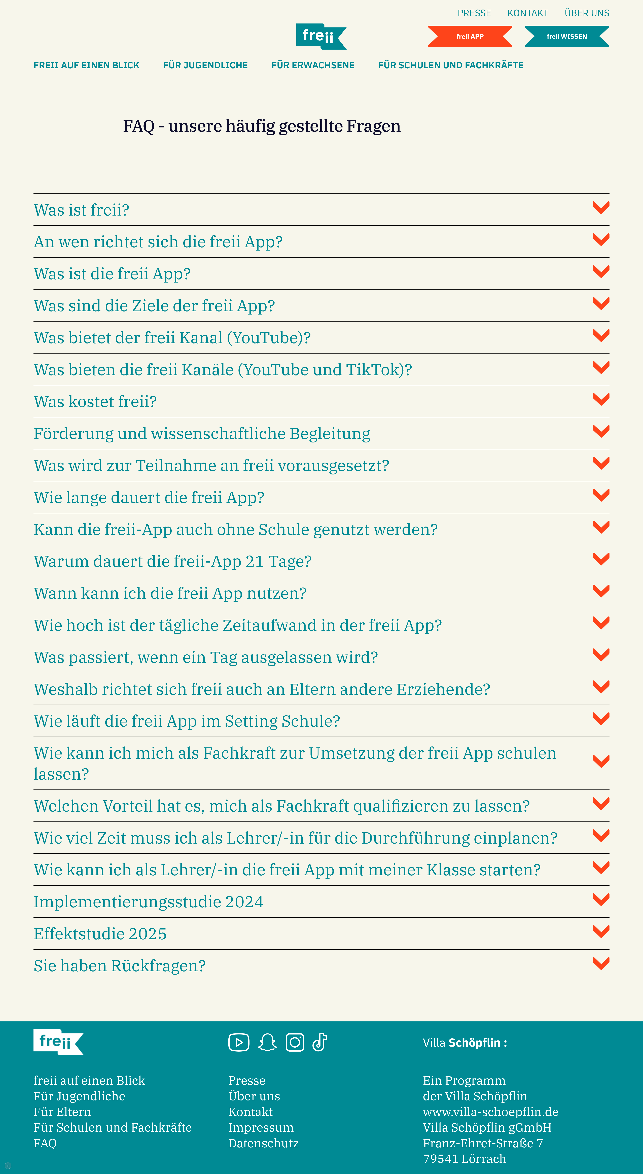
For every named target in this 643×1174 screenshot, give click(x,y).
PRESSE (474, 13)
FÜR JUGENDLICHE (205, 65)
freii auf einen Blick (89, 1080)
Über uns (254, 1096)
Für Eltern (62, 1111)
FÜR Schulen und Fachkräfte (451, 65)
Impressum (261, 1127)
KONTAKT (528, 13)
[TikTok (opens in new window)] (319, 1042)
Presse (247, 1080)
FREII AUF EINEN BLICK (86, 65)
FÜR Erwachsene (313, 65)
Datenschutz (263, 1143)
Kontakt (250, 1111)
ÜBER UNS (587, 13)
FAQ (45, 1143)
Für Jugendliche (79, 1096)
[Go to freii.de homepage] (58, 1042)
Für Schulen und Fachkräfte (112, 1127)
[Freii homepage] (321, 36)
